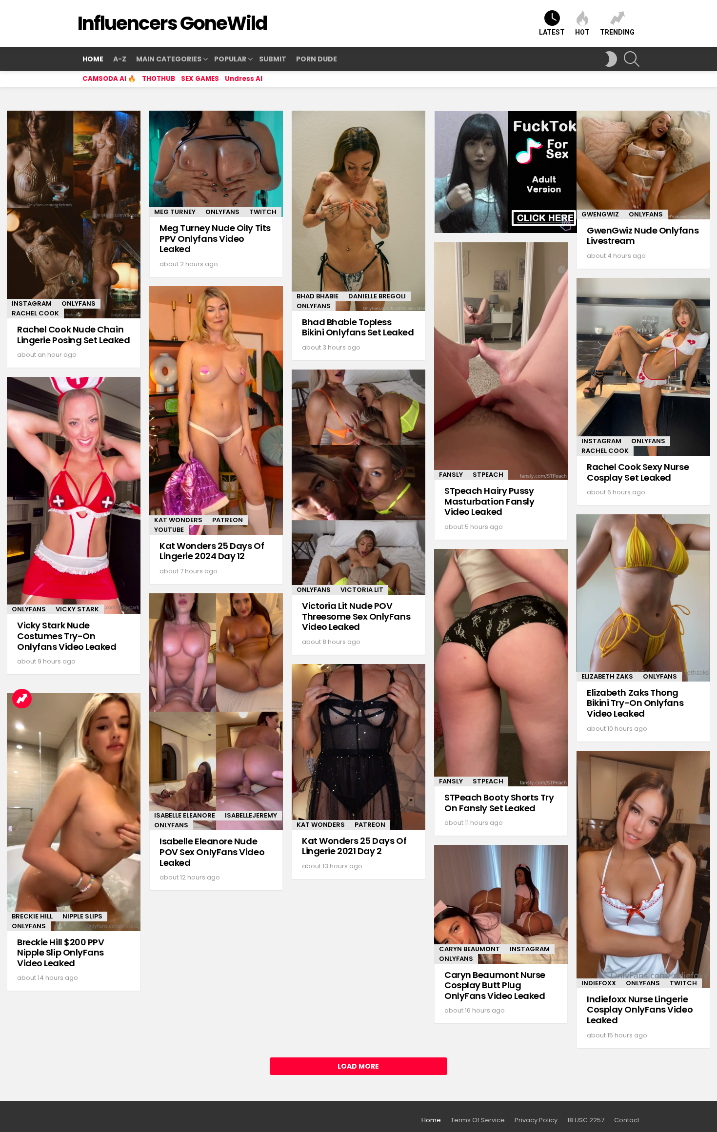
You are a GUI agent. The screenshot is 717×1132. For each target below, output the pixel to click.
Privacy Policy (536, 1120)
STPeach (488, 474)
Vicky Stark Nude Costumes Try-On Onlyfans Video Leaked (67, 635)
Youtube (169, 529)
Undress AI (243, 78)
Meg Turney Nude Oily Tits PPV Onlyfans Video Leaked (215, 238)
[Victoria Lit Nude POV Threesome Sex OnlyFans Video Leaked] (358, 482)
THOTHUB (158, 78)
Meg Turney (175, 211)
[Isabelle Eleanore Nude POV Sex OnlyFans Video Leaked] (216, 712)
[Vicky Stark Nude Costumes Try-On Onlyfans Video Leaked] (73, 495)
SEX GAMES (200, 78)
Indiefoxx (598, 983)
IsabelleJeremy (251, 815)
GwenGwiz (600, 214)
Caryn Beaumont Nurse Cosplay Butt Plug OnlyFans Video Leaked (494, 985)
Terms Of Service (478, 1120)
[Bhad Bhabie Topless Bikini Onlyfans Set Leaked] (358, 211)
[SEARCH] (631, 59)
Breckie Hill (32, 916)
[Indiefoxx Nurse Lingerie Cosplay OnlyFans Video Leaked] (643, 869)
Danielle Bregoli (377, 296)
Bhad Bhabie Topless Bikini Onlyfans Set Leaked (358, 327)
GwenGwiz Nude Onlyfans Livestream (642, 235)
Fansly (451, 474)
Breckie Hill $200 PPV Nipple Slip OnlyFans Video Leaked (60, 952)
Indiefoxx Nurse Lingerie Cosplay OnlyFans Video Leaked (640, 1009)
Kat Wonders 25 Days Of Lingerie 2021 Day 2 (354, 846)
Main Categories (168, 59)
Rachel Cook (35, 313)
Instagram (32, 303)
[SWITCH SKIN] (611, 59)
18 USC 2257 (585, 1120)
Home (92, 59)
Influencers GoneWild (172, 23)
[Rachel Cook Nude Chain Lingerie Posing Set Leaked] (73, 214)
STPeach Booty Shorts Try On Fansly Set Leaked (499, 802)
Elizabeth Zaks (607, 676)
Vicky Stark (77, 609)
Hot (582, 32)
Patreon (227, 520)
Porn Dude (316, 59)
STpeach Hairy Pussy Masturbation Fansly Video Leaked (489, 501)
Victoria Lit (361, 589)
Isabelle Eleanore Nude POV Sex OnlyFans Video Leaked (211, 851)
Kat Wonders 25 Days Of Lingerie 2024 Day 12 (211, 551)
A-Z (119, 59)
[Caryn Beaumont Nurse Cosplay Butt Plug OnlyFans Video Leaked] (501, 904)
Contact (626, 1120)
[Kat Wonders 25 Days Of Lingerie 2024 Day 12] (216, 410)
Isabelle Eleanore (184, 815)
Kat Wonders (178, 520)
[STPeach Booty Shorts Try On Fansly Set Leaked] (501, 667)
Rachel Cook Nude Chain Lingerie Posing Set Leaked (73, 334)
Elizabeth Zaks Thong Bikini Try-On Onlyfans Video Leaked (635, 703)
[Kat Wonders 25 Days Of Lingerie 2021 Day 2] (358, 747)
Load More (358, 1066)
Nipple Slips (82, 916)
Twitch (263, 211)
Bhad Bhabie (318, 296)
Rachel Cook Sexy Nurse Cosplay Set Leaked (638, 472)
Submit (272, 59)
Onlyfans (78, 303)
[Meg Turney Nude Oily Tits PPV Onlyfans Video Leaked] (216, 164)
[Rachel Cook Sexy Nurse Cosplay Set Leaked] (643, 367)
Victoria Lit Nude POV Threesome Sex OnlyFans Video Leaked (356, 616)
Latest (552, 32)
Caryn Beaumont (469, 949)
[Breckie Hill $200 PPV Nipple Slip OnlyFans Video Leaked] (73, 812)
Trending (617, 32)
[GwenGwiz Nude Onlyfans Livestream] (643, 165)
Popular (230, 59)
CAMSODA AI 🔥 (109, 78)
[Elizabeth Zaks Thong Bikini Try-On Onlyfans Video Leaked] (643, 598)
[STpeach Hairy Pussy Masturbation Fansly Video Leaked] (501, 361)
